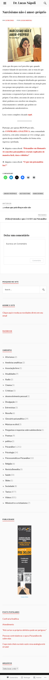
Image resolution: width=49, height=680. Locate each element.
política (8, 441)
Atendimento (8, 624)
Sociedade (9, 486)
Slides (7, 480)
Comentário (36, 260)
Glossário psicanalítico (14, 419)
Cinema (8, 385)
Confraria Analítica (11, 619)
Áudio (7, 379)
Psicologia (9, 452)
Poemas (8, 435)
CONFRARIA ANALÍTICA (17, 131)
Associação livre (12, 368)
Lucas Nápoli (26, 20)
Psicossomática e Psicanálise (17, 458)
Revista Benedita (12, 469)
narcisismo (38, 193)
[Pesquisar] (43, 289)
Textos (8, 492)
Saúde (7, 475)
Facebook (7, 331)
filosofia (8, 413)
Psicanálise (10, 447)
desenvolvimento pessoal (16, 396)
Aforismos (9, 357)
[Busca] (43, 3)
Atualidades (10, 374)
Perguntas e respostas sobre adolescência (23, 430)
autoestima (25, 193)
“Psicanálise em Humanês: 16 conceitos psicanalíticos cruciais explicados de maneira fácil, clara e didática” (24, 152)
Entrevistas (10, 407)
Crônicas (9, 390)
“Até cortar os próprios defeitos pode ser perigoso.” (24, 630)
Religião (8, 464)
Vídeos (8, 497)
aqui (30, 114)
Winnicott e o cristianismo (16, 503)
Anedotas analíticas (13, 362)
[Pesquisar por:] (25, 289)
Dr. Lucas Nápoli (24, 3)
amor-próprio (10, 193)
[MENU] (5, 3)
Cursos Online (24, 597)
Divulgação (10, 402)
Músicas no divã (12, 424)
